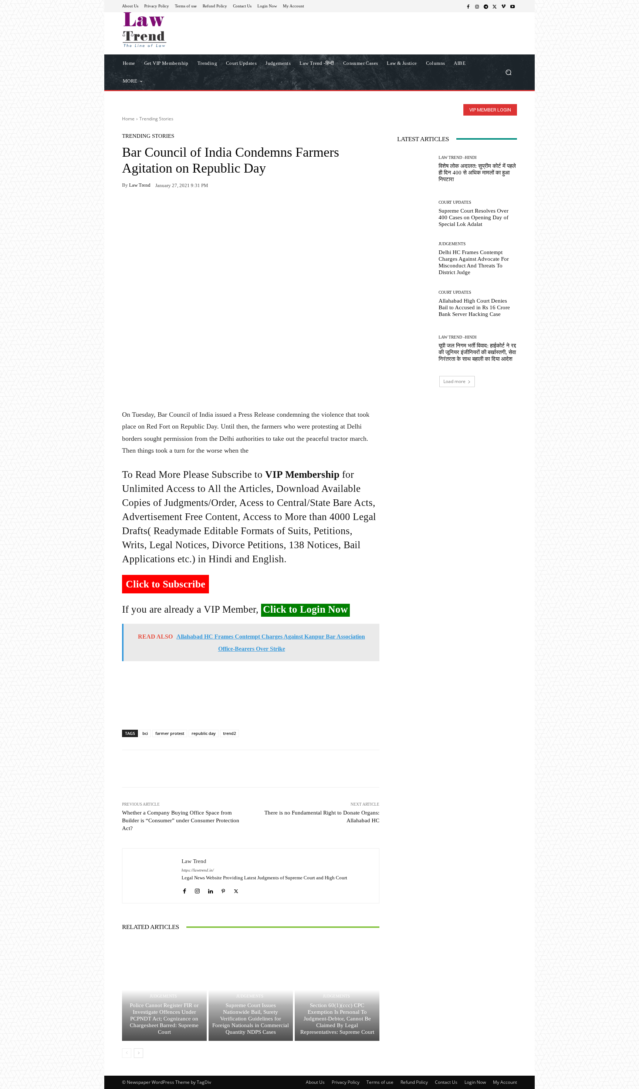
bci (145, 733)
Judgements (163, 996)
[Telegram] (485, 6)
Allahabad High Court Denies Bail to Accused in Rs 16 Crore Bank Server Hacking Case (474, 307)
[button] (508, 72)
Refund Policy (414, 1082)
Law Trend (140, 185)
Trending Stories (156, 119)
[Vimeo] (503, 6)
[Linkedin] (210, 889)
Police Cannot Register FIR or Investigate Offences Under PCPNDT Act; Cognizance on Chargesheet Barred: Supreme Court (164, 1018)
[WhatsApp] (146, 208)
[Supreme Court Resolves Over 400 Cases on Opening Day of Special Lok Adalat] (415, 214)
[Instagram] (477, 6)
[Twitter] (494, 6)
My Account (505, 1082)
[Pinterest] (197, 208)
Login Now (475, 1082)
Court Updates (455, 202)
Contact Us (446, 1082)
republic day (204, 733)
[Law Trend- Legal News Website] (175, 29)
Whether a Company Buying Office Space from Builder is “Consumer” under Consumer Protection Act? (180, 820)
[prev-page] (126, 1053)
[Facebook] (468, 6)
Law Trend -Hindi (458, 158)
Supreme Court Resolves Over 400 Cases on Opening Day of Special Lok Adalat (473, 217)
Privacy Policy (345, 1082)
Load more (454, 381)
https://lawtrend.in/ (198, 870)
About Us (315, 1082)
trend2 (229, 733)
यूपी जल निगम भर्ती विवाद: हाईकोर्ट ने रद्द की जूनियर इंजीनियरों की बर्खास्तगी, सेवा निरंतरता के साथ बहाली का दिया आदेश (477, 352)
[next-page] (138, 1053)
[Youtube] (512, 6)
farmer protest (169, 733)
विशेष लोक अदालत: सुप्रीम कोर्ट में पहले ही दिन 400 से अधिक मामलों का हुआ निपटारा (477, 172)
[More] (215, 208)
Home (128, 119)
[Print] (180, 208)
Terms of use (379, 1082)
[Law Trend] (152, 876)
